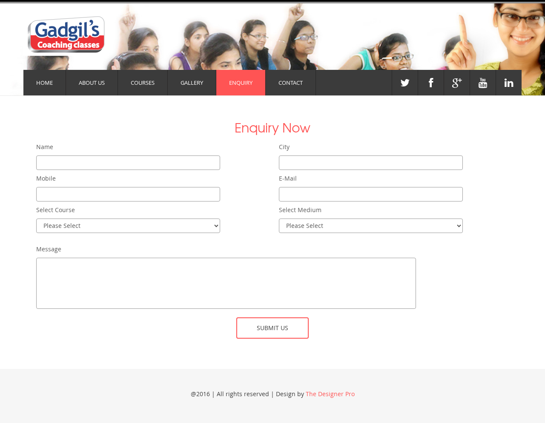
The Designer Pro (330, 394)
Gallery (192, 82)
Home (44, 82)
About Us (92, 82)
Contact (290, 82)
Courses (143, 82)
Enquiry (240, 82)
